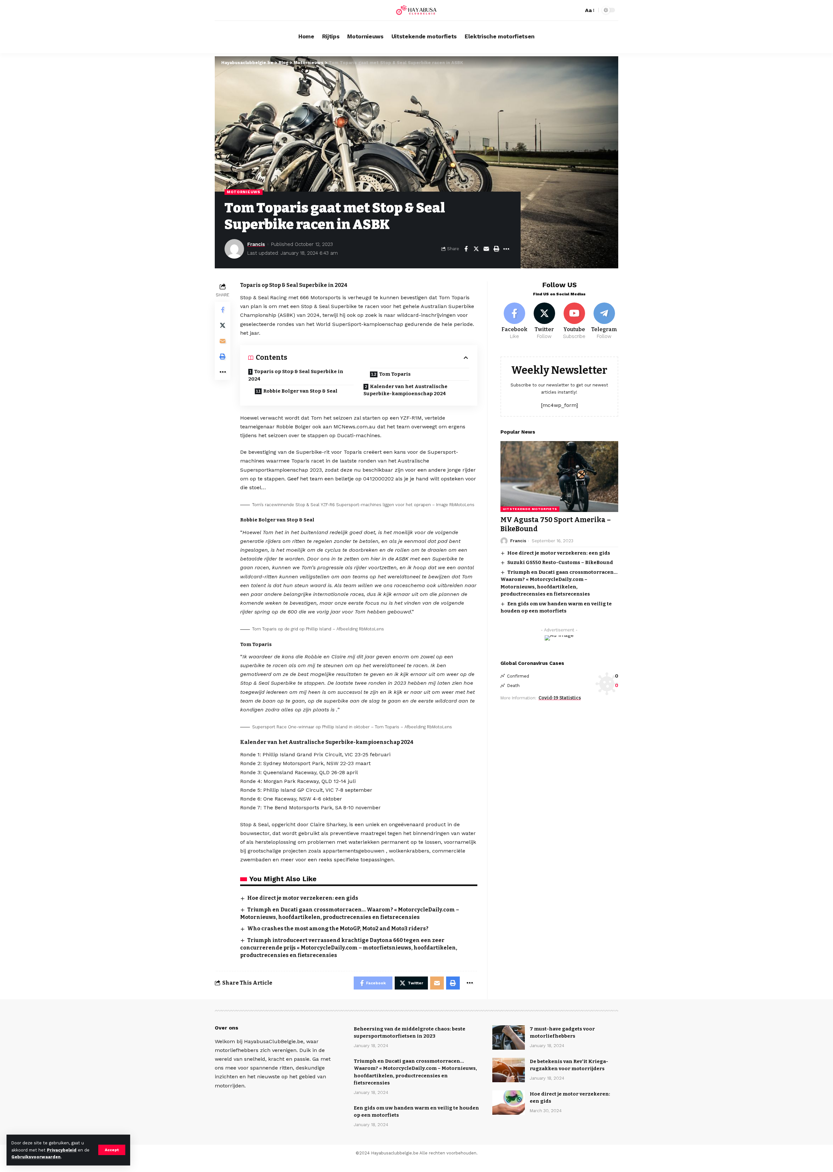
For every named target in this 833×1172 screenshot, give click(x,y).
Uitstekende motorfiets (530, 509)
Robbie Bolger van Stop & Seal (300, 391)
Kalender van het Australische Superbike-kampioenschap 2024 (405, 390)
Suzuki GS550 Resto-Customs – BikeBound (560, 563)
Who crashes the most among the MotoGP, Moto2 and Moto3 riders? (338, 928)
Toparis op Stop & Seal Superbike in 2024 (295, 375)
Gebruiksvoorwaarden (36, 1156)
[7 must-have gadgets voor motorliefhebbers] (508, 1037)
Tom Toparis (395, 374)
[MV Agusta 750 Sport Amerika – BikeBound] (559, 476)
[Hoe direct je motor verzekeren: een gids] (508, 1102)
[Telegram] (604, 321)
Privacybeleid (61, 1150)
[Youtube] (574, 321)
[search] (577, 10)
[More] (506, 249)
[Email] (486, 249)
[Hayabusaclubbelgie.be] (416, 10)
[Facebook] (514, 321)
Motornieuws (243, 192)
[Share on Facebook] (466, 249)
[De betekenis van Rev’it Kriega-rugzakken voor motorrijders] (508, 1070)
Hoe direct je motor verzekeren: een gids (302, 898)
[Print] (496, 249)
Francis (256, 244)
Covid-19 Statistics (560, 698)
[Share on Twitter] (476, 249)
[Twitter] (544, 321)
